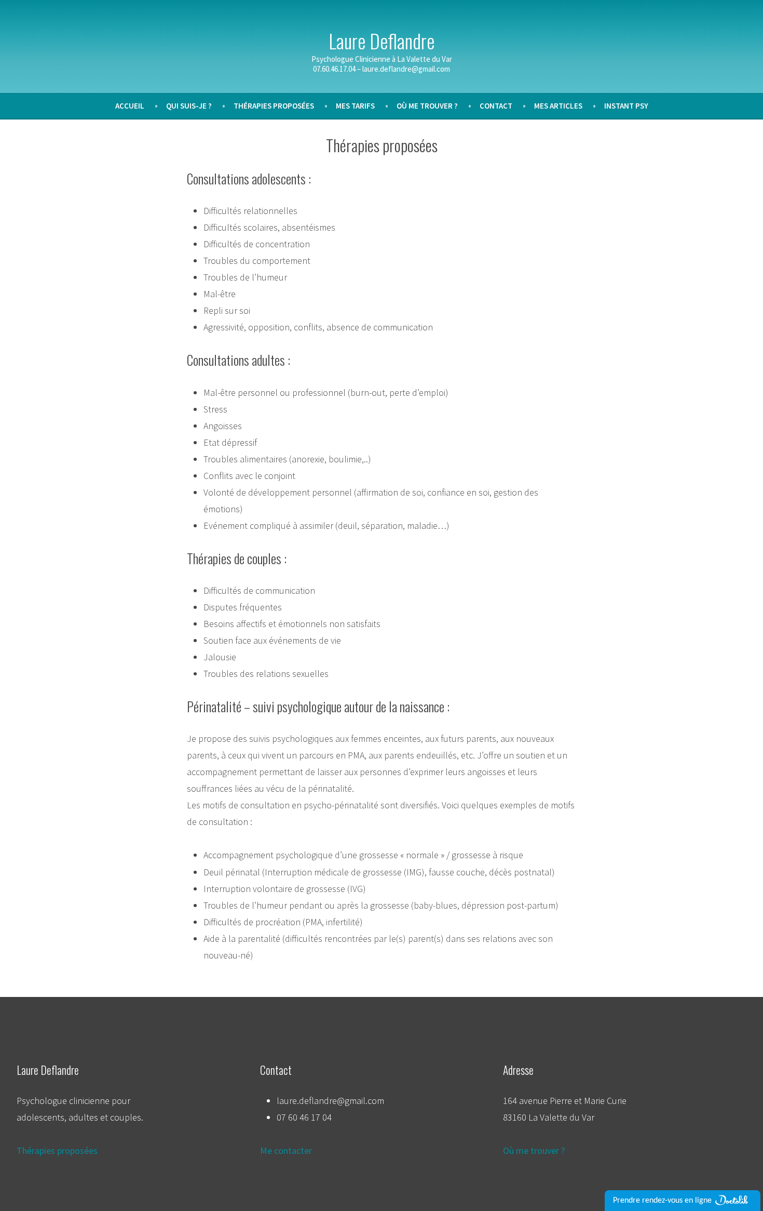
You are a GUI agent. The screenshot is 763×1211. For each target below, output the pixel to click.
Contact (496, 106)
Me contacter (286, 1150)
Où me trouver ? (427, 106)
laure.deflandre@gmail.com (330, 1101)
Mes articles (558, 106)
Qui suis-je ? (189, 106)
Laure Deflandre (381, 40)
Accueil (129, 106)
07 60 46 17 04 (304, 1117)
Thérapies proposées (274, 106)
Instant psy (626, 106)
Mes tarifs (355, 106)
